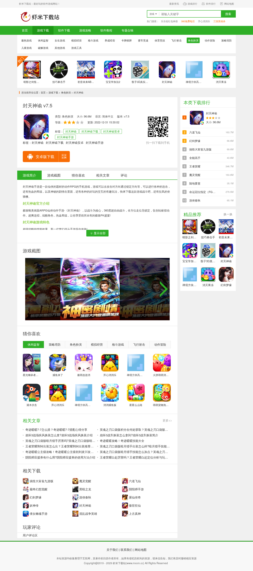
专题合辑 (127, 30)
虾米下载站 (39, 17)
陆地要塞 (194, 183)
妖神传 (34, 505)
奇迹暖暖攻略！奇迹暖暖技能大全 (122, 441)
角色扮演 (66, 92)
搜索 (228, 14)
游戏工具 (76, 48)
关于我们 (112, 550)
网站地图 (229, 3)
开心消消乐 (204, 21)
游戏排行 (192, 3)
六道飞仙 (135, 481)
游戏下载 (43, 30)
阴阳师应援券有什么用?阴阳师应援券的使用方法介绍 (60, 457)
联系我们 (126, 550)
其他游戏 (60, 48)
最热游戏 (26, 40)
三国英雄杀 (219, 21)
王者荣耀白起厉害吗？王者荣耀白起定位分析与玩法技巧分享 (135, 457)
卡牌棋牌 (126, 40)
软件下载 (64, 30)
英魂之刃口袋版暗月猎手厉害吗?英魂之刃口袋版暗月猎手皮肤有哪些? (60, 441)
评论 (124, 175)
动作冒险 (210, 40)
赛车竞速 (143, 40)
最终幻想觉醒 (38, 489)
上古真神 (135, 513)
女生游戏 (60, 40)
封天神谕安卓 (111, 131)
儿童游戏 (26, 48)
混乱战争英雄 (88, 513)
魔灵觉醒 (85, 481)
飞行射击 (176, 40)
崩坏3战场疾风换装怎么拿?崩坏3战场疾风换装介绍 (59, 435)
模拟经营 (76, 40)
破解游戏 (43, 48)
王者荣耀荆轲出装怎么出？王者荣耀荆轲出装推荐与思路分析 (60, 446)
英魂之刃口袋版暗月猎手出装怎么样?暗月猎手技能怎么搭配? (135, 446)
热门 (22, 61)
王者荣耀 (194, 166)
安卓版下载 (45, 156)
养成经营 (110, 40)
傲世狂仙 (135, 505)
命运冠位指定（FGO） (203, 192)
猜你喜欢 (78, 175)
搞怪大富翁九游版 (41, 481)
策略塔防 (226, 40)
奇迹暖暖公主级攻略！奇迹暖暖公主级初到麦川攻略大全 (60, 452)
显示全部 (100, 233)
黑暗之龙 (85, 489)
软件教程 (106, 30)
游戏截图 (54, 175)
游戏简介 (29, 175)
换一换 (228, 214)
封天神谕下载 (89, 131)
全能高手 (194, 158)
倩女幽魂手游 (38, 513)
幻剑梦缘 (35, 497)
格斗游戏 (93, 40)
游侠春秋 (85, 497)
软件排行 (211, 3)
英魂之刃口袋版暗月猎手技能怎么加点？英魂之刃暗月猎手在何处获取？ (135, 452)
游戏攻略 (85, 30)
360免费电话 (188, 21)
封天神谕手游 (65, 137)
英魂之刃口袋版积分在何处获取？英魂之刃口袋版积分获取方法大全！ (135, 429)
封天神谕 (70, 131)
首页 (25, 30)
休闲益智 (43, 40)
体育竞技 (160, 40)
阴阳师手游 (136, 489)
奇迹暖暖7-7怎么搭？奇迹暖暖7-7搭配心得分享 (56, 429)
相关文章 (102, 175)
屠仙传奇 (135, 497)
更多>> (167, 420)
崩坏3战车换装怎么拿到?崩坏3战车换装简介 (129, 435)
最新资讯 (174, 3)
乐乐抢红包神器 (169, 21)
